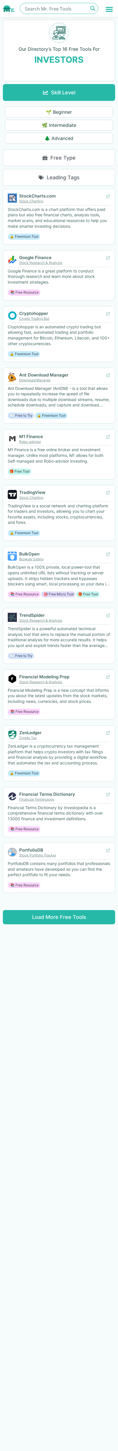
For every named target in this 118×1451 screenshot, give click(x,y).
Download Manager (35, 380)
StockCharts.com (37, 196)
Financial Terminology (36, 799)
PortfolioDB (31, 850)
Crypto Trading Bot (34, 318)
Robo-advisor (30, 441)
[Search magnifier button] (92, 8)
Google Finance (35, 257)
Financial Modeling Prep (44, 676)
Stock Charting (31, 201)
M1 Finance (31, 436)
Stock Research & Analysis (40, 263)
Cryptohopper (33, 313)
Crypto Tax (28, 738)
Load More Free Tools (59, 917)
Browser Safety (31, 559)
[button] (109, 9)
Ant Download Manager (43, 375)
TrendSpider (32, 615)
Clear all (59, 72)
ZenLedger (30, 732)
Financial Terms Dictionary (47, 794)
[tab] (59, 92)
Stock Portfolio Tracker (37, 855)
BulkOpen (29, 554)
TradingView (32, 492)
